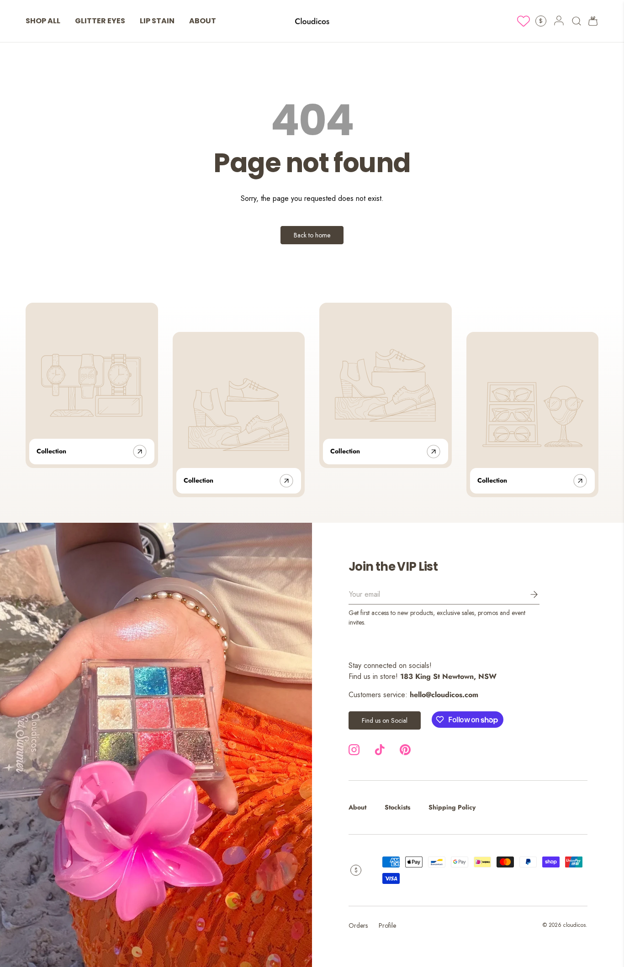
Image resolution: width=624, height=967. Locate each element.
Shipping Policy (452, 807)
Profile (387, 925)
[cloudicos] (156, 745)
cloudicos (574, 925)
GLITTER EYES (100, 21)
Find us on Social (384, 720)
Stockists (397, 807)
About (357, 807)
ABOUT (202, 21)
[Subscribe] (527, 594)
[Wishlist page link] (523, 21)
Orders (358, 925)
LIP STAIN (157, 21)
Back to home (312, 235)
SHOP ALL (43, 21)
